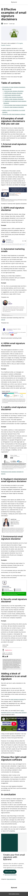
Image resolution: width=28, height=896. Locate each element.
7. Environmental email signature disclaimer (15, 105)
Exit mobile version (14, 894)
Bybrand (14, 2)
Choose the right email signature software (13, 114)
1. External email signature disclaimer (13, 91)
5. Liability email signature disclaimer (13, 99)
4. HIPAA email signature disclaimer (13, 97)
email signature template (17, 699)
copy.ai (3, 319)
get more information (10, 874)
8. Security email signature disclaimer (13, 107)
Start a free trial (10, 871)
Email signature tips (11, 879)
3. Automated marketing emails (11, 95)
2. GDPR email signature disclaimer (12, 93)
